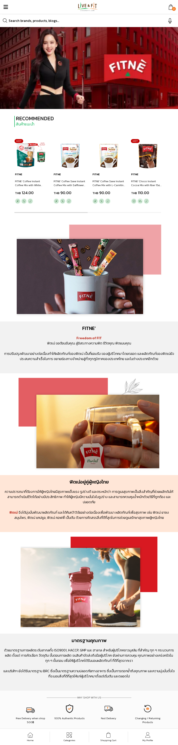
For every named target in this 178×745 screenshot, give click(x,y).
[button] (51, 212)
